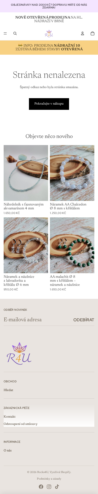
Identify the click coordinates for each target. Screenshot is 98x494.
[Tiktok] (57, 486)
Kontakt (9, 416)
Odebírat (83, 319)
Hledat (8, 390)
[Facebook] (41, 486)
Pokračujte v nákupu (49, 103)
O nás (8, 450)
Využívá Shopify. (60, 472)
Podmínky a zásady (49, 479)
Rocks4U (42, 472)
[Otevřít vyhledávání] (15, 33)
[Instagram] (49, 486)
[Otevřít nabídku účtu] (82, 33)
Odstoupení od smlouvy (21, 424)
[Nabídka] (5, 33)
